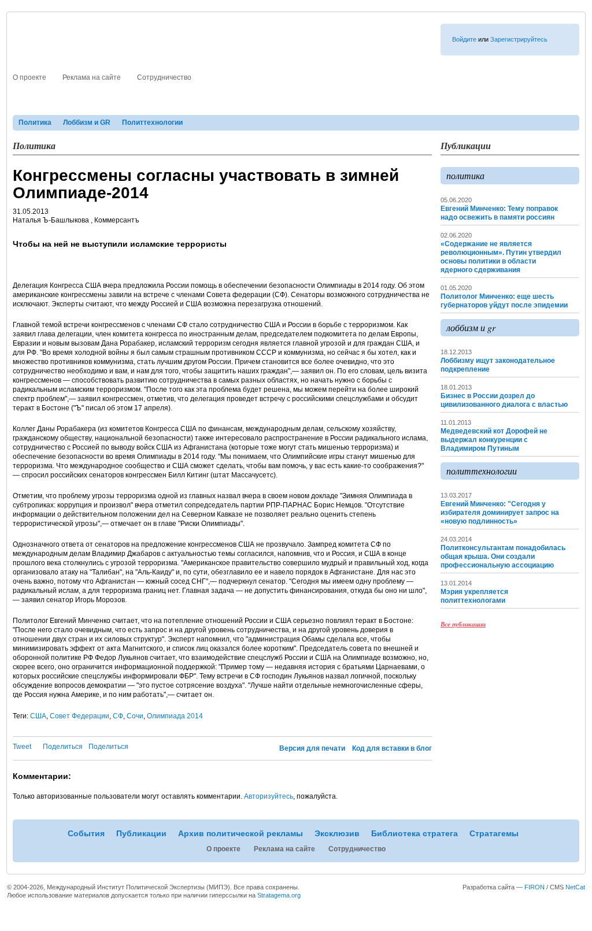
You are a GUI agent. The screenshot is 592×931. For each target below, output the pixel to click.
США (38, 716)
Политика (34, 122)
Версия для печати (312, 748)
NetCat (575, 887)
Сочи (135, 716)
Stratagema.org (279, 895)
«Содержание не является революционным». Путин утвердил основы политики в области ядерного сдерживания (501, 257)
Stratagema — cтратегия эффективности (126, 48)
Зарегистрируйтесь (518, 39)
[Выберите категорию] (448, 75)
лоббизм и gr (470, 327)
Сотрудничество (164, 77)
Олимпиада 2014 (175, 716)
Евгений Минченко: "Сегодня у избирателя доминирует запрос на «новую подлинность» (500, 512)
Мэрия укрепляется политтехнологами (474, 596)
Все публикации (463, 624)
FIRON (534, 887)
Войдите (464, 39)
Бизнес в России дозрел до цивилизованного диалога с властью (504, 400)
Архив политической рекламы (242, 102)
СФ (118, 716)
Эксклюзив (340, 102)
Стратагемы (499, 102)
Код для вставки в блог (392, 748)
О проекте (29, 77)
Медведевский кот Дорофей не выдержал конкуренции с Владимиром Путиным (494, 439)
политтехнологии (481, 471)
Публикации (142, 102)
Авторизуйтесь (268, 796)
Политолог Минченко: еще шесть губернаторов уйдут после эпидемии (504, 300)
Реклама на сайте (91, 77)
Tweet (22, 747)
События (86, 102)
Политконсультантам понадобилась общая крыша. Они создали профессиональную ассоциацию (503, 556)
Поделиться (63, 747)
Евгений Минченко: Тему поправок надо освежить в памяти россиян (499, 213)
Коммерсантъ (116, 220)
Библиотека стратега (419, 102)
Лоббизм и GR (86, 122)
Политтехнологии (152, 122)
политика (465, 175)
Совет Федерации (79, 716)
